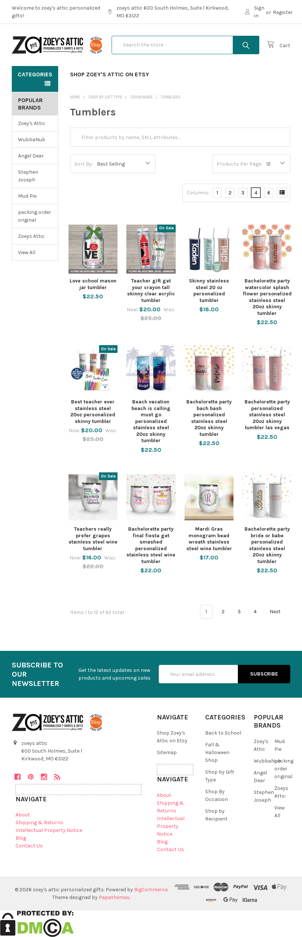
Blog (20, 838)
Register (283, 12)
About (22, 815)
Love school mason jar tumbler (93, 284)
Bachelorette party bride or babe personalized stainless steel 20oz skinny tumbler (267, 545)
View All (26, 252)
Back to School (223, 733)
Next (276, 611)
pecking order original (34, 216)
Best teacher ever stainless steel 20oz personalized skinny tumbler (92, 411)
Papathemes (114, 897)
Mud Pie (27, 196)
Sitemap (167, 752)
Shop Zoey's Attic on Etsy (109, 74)
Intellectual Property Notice (48, 830)
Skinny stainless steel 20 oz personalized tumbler (209, 290)
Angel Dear (31, 156)
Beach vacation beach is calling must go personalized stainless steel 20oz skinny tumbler (151, 421)
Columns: (198, 193)
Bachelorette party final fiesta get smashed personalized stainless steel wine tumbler (150, 545)
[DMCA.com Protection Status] (37, 923)
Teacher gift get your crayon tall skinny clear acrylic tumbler (151, 290)
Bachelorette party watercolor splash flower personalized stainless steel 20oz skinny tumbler (267, 297)
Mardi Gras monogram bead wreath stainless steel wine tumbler (209, 539)
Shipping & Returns (39, 822)
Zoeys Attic (31, 236)
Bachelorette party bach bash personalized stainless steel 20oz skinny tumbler (209, 418)
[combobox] (185, 45)
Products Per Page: (239, 164)
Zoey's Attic (31, 123)
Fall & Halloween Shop (217, 752)
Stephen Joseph (28, 176)
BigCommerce (151, 889)
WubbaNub (31, 139)
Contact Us (29, 846)
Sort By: (83, 164)
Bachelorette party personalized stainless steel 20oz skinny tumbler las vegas (267, 415)
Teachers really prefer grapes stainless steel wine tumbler (93, 539)
